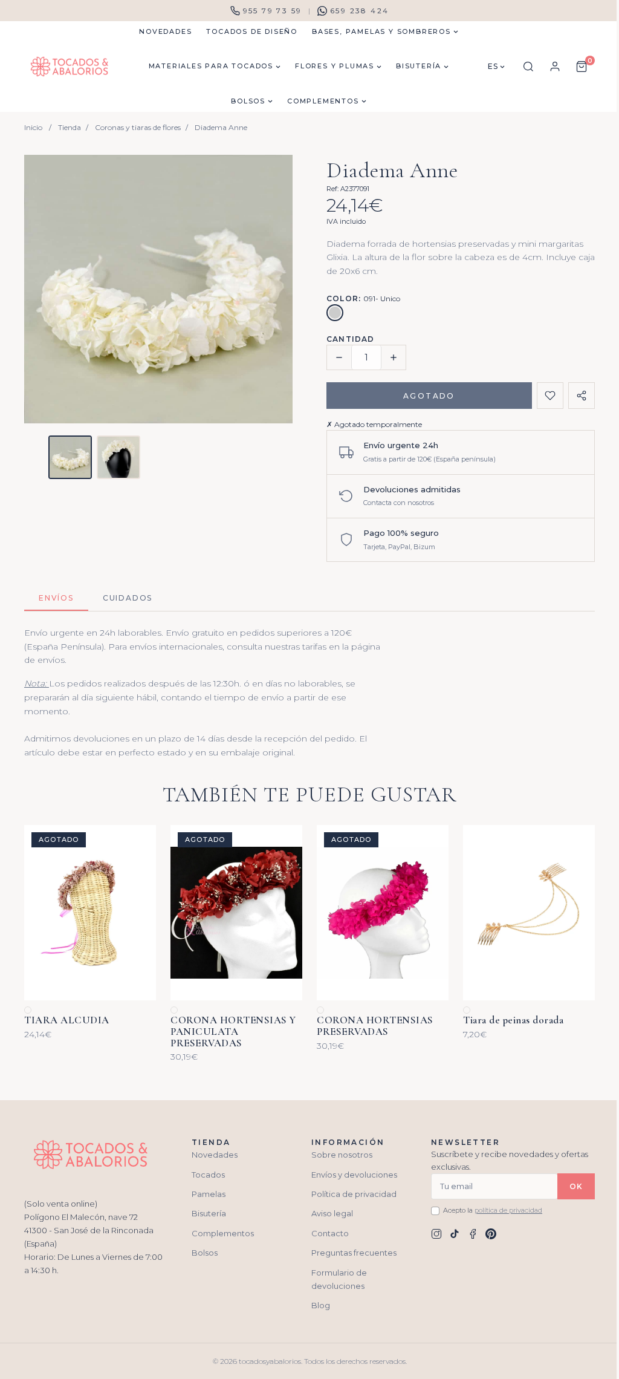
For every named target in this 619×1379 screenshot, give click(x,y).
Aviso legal (332, 1213)
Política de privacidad (354, 1194)
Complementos (223, 1233)
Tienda (69, 127)
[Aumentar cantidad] (393, 357)
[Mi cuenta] (554, 66)
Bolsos (205, 1252)
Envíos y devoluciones (354, 1174)
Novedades (215, 1154)
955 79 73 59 (272, 10)
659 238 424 (359, 10)
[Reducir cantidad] (339, 357)
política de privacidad (508, 1210)
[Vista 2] (118, 457)
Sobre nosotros (341, 1154)
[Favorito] (550, 395)
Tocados (208, 1174)
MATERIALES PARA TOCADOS (211, 66)
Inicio (33, 127)
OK (576, 1186)
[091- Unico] (334, 312)
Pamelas (208, 1194)
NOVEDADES (165, 31)
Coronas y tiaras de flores (138, 127)
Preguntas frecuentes (354, 1252)
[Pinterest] (490, 1233)
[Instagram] (436, 1233)
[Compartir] (581, 395)
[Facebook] (472, 1233)
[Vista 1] (70, 457)
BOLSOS (248, 101)
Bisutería (209, 1213)
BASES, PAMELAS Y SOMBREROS (381, 31)
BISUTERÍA (418, 66)
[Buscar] (528, 66)
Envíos (56, 597)
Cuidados (127, 597)
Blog (320, 1305)
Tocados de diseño (251, 31)
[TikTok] (454, 1233)
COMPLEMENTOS (323, 101)
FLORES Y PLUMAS (334, 66)
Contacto (330, 1233)
